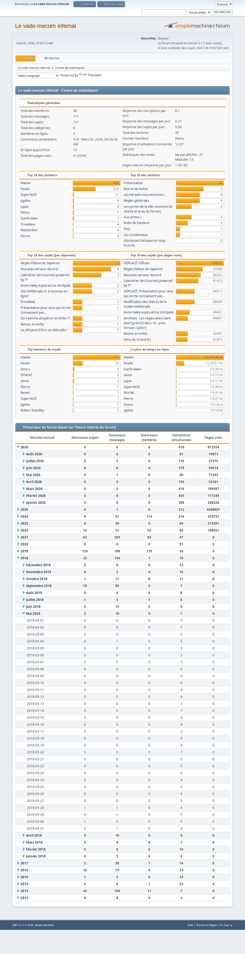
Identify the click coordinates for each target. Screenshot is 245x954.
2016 (24, 870)
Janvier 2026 (36, 502)
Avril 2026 (34, 482)
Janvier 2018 (36, 856)
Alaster (26, 183)
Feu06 (25, 189)
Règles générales (136, 200)
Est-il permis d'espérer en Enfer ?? (45, 318)
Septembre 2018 (39, 586)
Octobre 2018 (36, 579)
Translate (94, 75)
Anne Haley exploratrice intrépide (46, 285)
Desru (179, 138)
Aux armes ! (132, 217)
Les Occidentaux (136, 235)
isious (25, 381)
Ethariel (26, 375)
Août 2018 (34, 593)
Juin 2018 (33, 606)
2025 (24, 509)
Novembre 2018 (38, 572)
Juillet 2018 (35, 600)
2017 (24, 863)
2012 (24, 898)
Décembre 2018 (38, 565)
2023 (24, 523)
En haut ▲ (226, 925)
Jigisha (25, 200)
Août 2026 (34, 454)
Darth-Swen (29, 218)
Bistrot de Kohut (136, 189)
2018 (24, 558)
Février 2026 (36, 495)
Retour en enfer (33, 324)
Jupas (24, 206)
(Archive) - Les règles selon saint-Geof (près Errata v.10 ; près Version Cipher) (148, 323)
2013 (24, 891)
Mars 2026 (34, 489)
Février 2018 (36, 849)
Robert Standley (32, 410)
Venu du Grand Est (137, 339)
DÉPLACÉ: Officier (137, 263)
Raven (25, 392)
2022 (24, 530)
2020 (24, 544)
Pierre (25, 236)
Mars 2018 (34, 842)
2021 (24, 537)
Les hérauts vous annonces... (145, 194)
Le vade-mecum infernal (45, 25)
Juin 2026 (33, 468)
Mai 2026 (33, 475)
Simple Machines (44, 925)
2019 (24, 551)
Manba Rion (29, 230)
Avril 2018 (34, 835)
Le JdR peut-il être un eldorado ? (44, 330)
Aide (190, 925)
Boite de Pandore (137, 223)
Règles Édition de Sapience (40, 263)
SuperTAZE (29, 194)
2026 (24, 447)
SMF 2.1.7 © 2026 (22, 925)
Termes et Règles (206, 925)
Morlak (129, 392)
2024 (24, 516)
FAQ (127, 229)
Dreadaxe (28, 224)
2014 (24, 884)
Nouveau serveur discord (39, 269)
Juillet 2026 (35, 461)
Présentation (133, 183)
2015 (24, 877)
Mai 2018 (33, 613)
